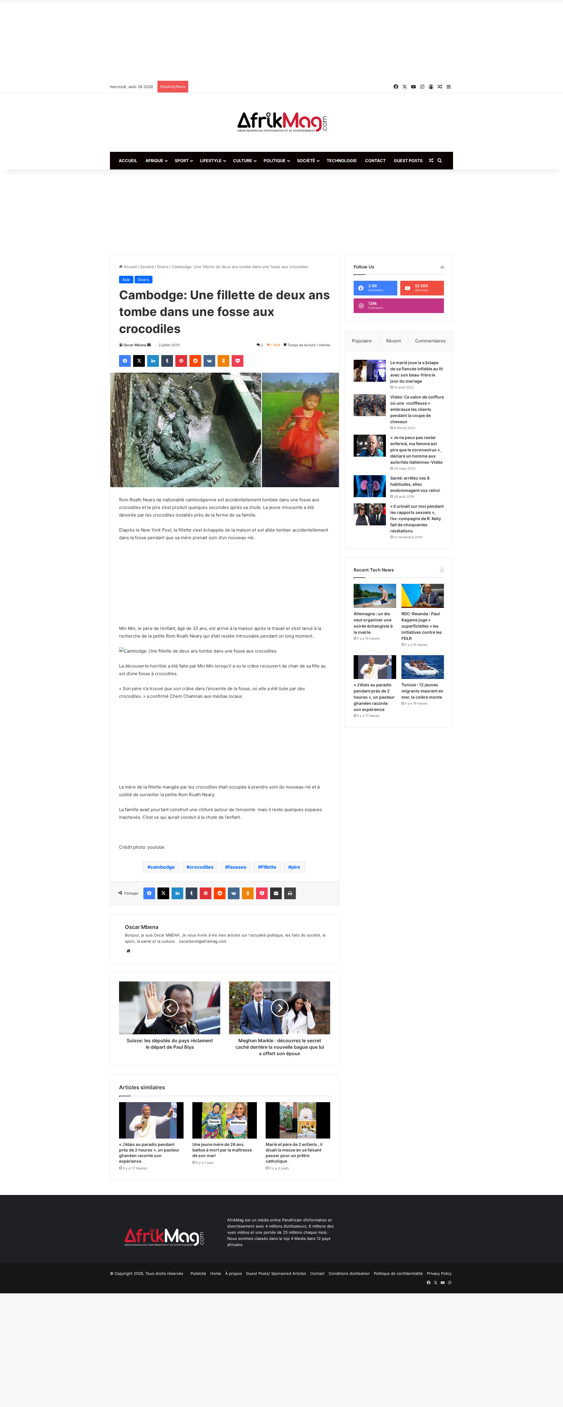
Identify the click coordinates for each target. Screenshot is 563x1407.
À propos (233, 1273)
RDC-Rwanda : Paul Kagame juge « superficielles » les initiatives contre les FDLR (421, 626)
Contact (375, 160)
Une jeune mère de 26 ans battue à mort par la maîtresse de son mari (222, 1150)
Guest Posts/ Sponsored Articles (276, 1273)
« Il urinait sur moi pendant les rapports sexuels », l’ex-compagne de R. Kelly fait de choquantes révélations (417, 518)
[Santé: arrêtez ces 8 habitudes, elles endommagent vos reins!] (370, 486)
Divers (163, 266)
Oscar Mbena (134, 345)
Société (306, 160)
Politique (275, 160)
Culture (242, 160)
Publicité (198, 1273)
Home (215, 1273)
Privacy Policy (439, 1273)
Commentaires (430, 341)
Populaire (362, 341)
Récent (393, 341)
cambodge (162, 867)
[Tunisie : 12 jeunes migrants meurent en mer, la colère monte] (422, 667)
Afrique (154, 160)
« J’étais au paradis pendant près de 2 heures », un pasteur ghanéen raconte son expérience (374, 697)
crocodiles (201, 867)
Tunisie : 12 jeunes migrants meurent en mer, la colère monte (422, 691)
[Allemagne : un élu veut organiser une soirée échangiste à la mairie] (375, 596)
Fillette (269, 867)
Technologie (342, 160)
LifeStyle (211, 160)
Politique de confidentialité (398, 1273)
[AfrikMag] (281, 122)
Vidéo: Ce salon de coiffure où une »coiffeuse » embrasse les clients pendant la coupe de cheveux (417, 409)
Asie (126, 279)
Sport (182, 160)
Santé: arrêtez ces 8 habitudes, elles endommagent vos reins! (415, 484)
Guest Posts (408, 160)
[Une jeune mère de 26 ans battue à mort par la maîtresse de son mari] (224, 1120)
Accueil (128, 160)
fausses (237, 867)
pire (295, 867)
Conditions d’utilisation (349, 1273)
